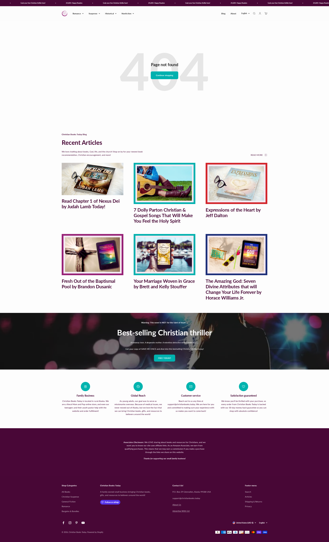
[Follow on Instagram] (70, 522)
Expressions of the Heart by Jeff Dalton (233, 212)
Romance (77, 13)
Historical (109, 13)
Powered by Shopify (95, 532)
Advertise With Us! (181, 511)
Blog (223, 13)
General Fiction (69, 501)
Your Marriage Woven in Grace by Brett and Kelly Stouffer (164, 283)
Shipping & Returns (253, 501)
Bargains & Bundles (70, 511)
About (233, 13)
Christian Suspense (70, 496)
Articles (248, 496)
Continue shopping (164, 75)
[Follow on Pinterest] (76, 522)
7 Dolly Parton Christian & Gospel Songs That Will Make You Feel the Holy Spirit (163, 215)
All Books (66, 492)
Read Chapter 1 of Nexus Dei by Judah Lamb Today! (91, 203)
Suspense (93, 13)
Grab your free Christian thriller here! (20, 3)
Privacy (248, 506)
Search (248, 492)
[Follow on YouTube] (83, 522)
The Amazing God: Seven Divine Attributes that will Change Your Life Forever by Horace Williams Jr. (233, 289)
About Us (176, 504)
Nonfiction (126, 13)
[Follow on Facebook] (63, 522)
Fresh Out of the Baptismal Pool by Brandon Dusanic (88, 283)
